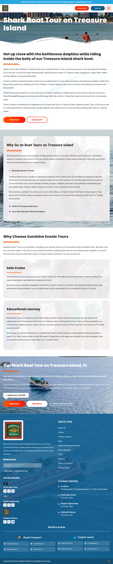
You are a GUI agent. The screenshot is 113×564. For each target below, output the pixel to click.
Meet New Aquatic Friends (23, 171)
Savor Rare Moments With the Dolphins (28, 211)
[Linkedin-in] (13, 491)
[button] (56, 170)
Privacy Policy (64, 468)
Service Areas (56, 527)
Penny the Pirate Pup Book (69, 445)
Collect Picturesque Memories (25, 206)
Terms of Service (65, 463)
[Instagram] (9, 491)
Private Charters (65, 437)
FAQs (60, 454)
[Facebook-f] (5, 491)
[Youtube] (13, 522)
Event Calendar (64, 450)
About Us (62, 428)
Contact (61, 459)
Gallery (61, 432)
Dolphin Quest (86, 537)
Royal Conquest (32, 537)
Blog (60, 441)
